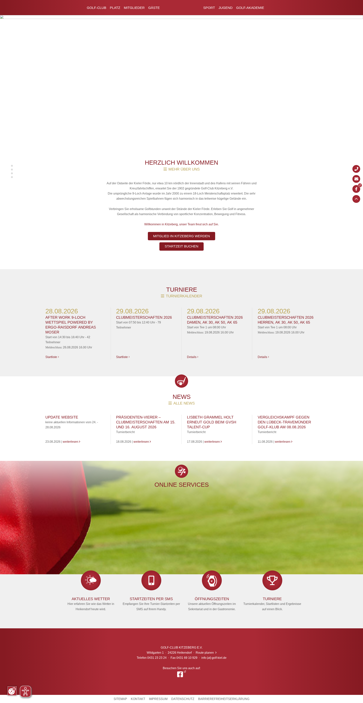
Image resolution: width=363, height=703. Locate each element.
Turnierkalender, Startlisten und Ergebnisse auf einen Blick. (272, 604)
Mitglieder (134, 8)
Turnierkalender (184, 296)
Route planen (206, 652)
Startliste (52, 357)
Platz (115, 8)
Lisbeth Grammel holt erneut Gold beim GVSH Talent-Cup (211, 422)
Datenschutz (182, 699)
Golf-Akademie (250, 8)
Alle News (184, 403)
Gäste (154, 8)
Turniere (181, 289)
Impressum (158, 699)
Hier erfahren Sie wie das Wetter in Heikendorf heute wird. (90, 604)
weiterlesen (71, 441)
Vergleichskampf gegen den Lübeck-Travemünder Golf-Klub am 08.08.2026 (284, 422)
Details (192, 357)
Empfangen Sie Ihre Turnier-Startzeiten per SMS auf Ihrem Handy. (151, 604)
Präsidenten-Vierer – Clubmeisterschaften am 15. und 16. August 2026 (145, 422)
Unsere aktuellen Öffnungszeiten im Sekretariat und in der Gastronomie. (212, 604)
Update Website (61, 417)
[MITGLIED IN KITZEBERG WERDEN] (181, 239)
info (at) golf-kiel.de (213, 657)
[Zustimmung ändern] (12, 690)
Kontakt (138, 699)
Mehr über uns (184, 169)
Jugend (226, 8)
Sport (209, 8)
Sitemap (120, 699)
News (182, 396)
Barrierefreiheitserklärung (223, 699)
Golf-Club (96, 8)
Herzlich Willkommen (181, 162)
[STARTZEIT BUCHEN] (181, 250)
